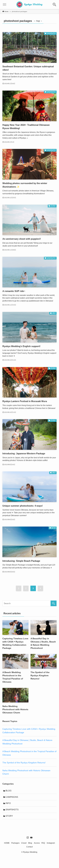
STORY (9, 816)
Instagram (51, 843)
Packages (15, 843)
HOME (7, 843)
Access (37, 843)
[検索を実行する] (54, 603)
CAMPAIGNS (12, 797)
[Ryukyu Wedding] (29, 4)
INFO (8, 803)
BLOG (8, 790)
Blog (30, 843)
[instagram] (27, 837)
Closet (23, 843)
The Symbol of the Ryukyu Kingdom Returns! (24, 762)
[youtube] (31, 837)
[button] (54, 4)
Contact (29, 847)
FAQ (43, 843)
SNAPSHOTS (12, 809)
